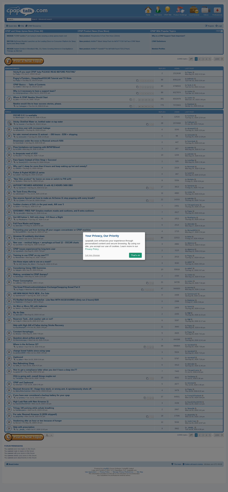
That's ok (135, 255)
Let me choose (92, 255)
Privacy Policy (92, 249)
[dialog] (114, 246)
